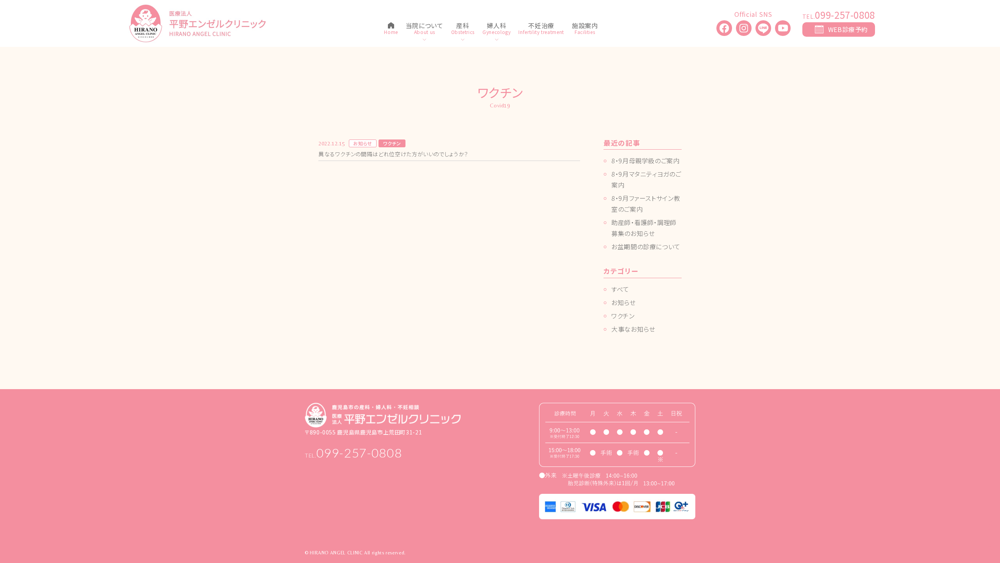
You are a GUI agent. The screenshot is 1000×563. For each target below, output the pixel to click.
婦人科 (496, 26)
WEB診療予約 (848, 29)
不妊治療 (541, 26)
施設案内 (585, 26)
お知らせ (623, 302)
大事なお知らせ (633, 329)
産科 (462, 26)
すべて (620, 289)
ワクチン (623, 315)
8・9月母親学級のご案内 (645, 160)
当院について (424, 26)
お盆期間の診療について (645, 246)
